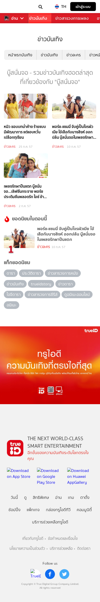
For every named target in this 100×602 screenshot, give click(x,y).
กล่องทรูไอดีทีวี (58, 510)
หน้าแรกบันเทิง (20, 55)
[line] (36, 574)
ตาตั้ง (84, 497)
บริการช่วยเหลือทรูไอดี (50, 522)
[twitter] (64, 574)
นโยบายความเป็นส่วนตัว (27, 548)
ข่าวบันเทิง (38, 18)
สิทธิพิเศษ (41, 497)
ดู (25, 497)
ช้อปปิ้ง (14, 510)
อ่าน (14, 18)
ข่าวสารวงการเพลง (72, 18)
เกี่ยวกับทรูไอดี (32, 538)
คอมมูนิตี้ (84, 510)
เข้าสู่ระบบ (83, 6)
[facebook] (50, 574)
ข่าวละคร (73, 55)
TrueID (14, 6)
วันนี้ (14, 497)
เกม (71, 497)
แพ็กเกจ (33, 510)
